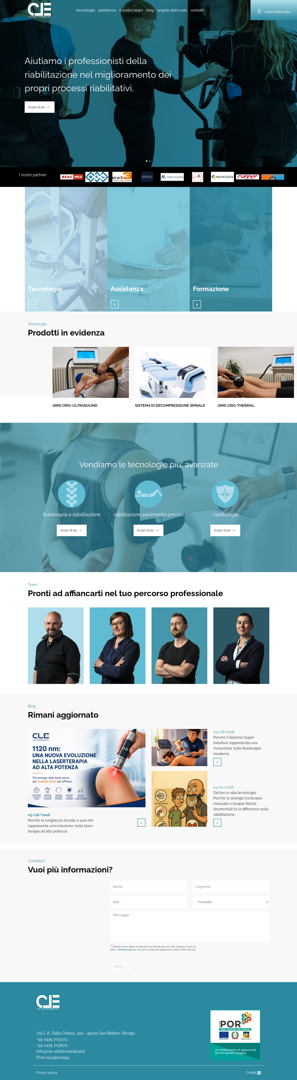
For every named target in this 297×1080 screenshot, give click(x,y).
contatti (197, 10)
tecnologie (85, 10)
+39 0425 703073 (51, 1039)
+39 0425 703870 (51, 1045)
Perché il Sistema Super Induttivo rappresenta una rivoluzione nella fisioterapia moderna (237, 743)
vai (32, 304)
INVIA (118, 966)
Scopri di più (36, 107)
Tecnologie (45, 289)
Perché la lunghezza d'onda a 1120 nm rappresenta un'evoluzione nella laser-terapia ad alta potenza (61, 823)
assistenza (107, 10)
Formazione (211, 289)
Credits (251, 1073)
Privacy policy (46, 1073)
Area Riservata (277, 11)
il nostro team (131, 10)
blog (150, 10)
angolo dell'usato (172, 10)
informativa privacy (127, 950)
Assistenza (127, 289)
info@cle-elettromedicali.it (60, 1051)
